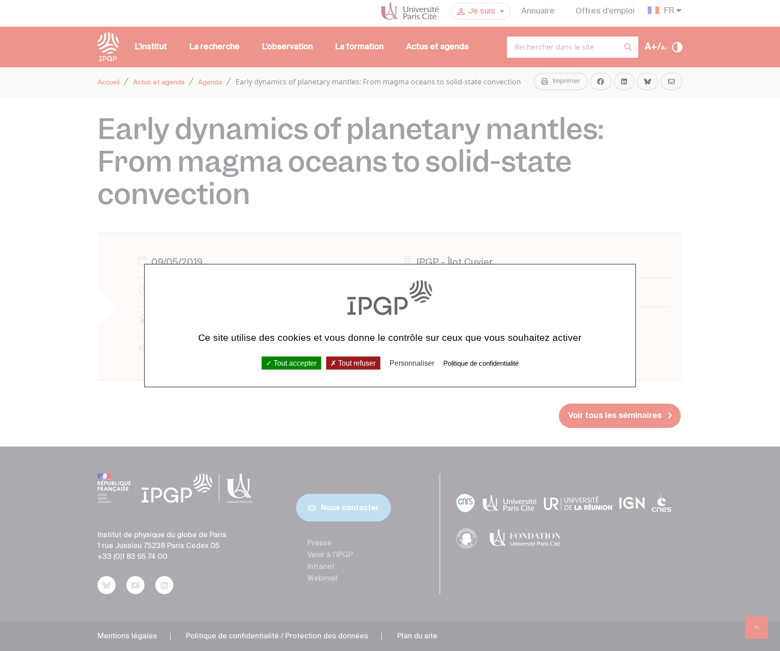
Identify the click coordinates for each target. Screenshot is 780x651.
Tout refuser (356, 363)
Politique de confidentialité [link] (481, 363)
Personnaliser (412, 363)
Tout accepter (294, 363)
